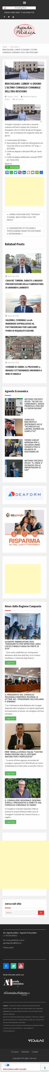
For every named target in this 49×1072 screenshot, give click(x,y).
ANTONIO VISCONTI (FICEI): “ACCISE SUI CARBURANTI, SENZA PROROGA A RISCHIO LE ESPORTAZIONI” (34, 404)
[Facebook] (4, 17)
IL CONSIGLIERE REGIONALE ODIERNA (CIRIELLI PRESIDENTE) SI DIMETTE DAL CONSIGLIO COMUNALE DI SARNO (23, 802)
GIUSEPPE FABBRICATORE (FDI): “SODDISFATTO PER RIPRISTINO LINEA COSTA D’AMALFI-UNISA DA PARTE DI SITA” (23, 645)
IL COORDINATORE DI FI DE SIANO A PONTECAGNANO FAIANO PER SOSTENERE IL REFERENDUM (24, 231)
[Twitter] (9, 17)
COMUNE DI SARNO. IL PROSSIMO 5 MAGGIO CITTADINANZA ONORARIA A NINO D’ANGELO (23, 370)
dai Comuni (19, 99)
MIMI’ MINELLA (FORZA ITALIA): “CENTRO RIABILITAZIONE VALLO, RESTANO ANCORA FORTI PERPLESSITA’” (24, 754)
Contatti (35, 1051)
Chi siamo (14, 1051)
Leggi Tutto (10, 663)
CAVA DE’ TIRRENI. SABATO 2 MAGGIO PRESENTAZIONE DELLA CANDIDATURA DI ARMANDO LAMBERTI (24, 284)
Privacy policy (8, 947)
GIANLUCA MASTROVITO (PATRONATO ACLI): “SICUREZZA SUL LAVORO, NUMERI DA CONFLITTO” (34, 425)
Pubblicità (25, 1051)
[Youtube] (13, 17)
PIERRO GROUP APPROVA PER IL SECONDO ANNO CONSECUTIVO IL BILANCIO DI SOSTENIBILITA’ (32, 446)
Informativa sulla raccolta (14, 1069)
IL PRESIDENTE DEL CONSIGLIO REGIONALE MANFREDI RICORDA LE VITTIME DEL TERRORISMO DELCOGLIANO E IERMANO (24, 698)
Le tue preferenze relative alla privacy (26, 1065)
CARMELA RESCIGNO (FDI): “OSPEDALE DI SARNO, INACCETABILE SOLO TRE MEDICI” (23, 217)
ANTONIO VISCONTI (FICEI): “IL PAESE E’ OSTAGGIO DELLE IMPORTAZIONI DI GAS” (33, 465)
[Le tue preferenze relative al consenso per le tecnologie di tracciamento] (45, 1068)
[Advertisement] (24, 191)
